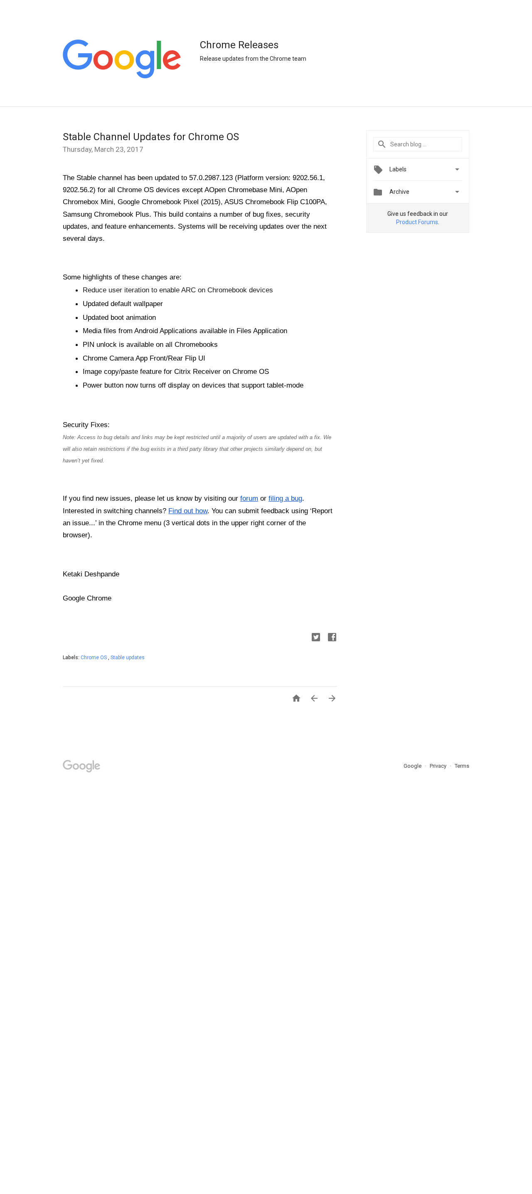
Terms (462, 766)
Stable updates (128, 657)
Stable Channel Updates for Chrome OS (151, 137)
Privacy (439, 766)
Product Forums (417, 222)
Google (413, 766)
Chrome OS (94, 657)
